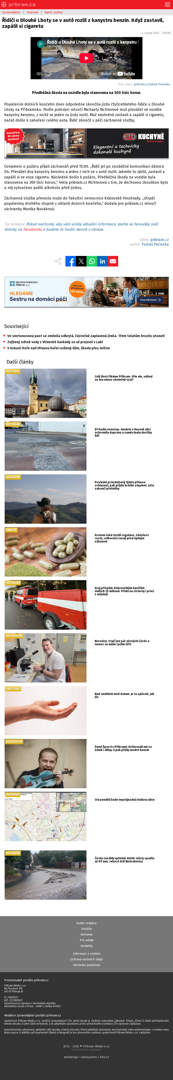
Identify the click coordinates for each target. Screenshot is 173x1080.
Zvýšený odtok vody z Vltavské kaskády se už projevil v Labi (53, 342)
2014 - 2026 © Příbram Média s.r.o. (86, 1048)
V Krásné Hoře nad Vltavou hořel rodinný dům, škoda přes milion (56, 348)
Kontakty (87, 946)
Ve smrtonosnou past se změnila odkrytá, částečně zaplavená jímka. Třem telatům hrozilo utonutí (84, 336)
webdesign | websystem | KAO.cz (86, 1057)
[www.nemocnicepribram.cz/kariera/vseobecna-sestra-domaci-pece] (86, 292)
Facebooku (32, 229)
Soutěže (86, 929)
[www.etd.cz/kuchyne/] (86, 143)
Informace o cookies (86, 954)
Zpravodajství (11, 12)
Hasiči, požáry (54, 12)
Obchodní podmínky (86, 965)
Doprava (32, 12)
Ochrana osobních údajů (86, 959)
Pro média (86, 940)
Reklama (86, 934)
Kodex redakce (86, 923)
